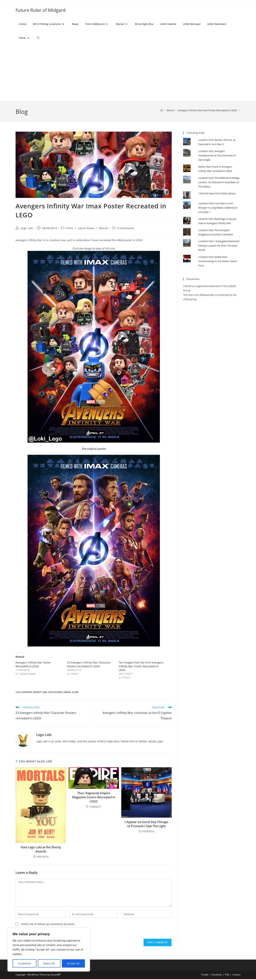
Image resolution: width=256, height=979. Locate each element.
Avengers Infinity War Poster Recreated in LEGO (33, 664)
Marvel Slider (71, 692)
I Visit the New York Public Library (217, 193)
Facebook (217, 974)
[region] (48, 950)
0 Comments (125, 228)
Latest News (86, 228)
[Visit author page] (23, 739)
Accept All (73, 963)
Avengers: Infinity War (34, 692)
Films (69, 228)
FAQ (227, 974)
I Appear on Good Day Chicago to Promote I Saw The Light (146, 824)
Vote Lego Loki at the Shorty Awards (41, 849)
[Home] (161, 110)
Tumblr (205, 974)
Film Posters (55, 692)
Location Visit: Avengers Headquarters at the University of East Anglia (217, 155)
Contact (236, 974)
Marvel (103, 228)
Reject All (49, 963)
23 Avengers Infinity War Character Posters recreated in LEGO (89, 664)
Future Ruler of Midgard (41, 10)
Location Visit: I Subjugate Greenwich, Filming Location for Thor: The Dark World (219, 245)
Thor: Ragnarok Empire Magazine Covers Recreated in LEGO (93, 797)
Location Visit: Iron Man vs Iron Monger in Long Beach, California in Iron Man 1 (217, 208)
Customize (24, 963)
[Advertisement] (128, 73)
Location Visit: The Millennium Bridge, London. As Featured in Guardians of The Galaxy (219, 182)
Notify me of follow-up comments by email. (48, 924)
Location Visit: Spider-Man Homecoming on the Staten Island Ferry (217, 261)
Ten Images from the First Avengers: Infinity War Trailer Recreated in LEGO (141, 666)
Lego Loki (27, 228)
